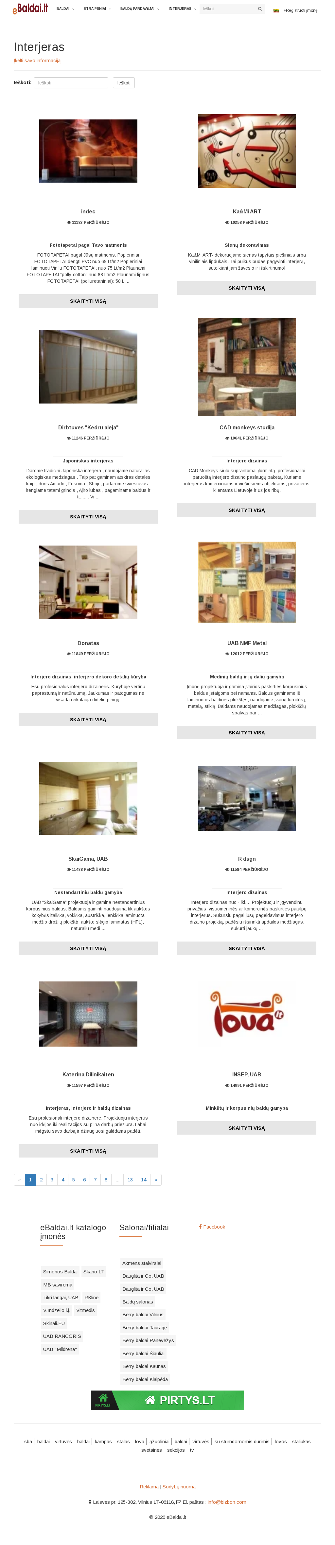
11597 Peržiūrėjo (90, 1085)
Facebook (213, 1227)
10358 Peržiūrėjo (249, 222)
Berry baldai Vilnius (143, 1314)
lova (139, 1441)
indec (88, 211)
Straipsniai (95, 8)
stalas (123, 1441)
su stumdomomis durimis (242, 1441)
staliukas (301, 1441)
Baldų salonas (137, 1301)
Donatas (88, 643)
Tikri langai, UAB (61, 1297)
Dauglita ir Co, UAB (143, 1276)
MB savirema (57, 1284)
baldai (43, 1441)
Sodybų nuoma (179, 1486)
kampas (103, 1441)
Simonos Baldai (60, 1271)
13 (130, 1179)
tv (192, 1450)
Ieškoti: (23, 82)
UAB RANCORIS (62, 1336)
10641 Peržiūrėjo (249, 438)
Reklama (149, 1486)
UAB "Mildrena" (60, 1349)
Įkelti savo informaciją (37, 60)
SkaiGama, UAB (88, 859)
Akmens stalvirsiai (141, 1263)
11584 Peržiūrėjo (248, 869)
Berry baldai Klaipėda (145, 1379)
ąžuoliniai (159, 1441)
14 (143, 1179)
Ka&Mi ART (247, 211)
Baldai (63, 8)
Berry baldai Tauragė (144, 1327)
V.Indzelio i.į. (56, 1310)
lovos (281, 1441)
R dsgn (247, 859)
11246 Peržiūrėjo (90, 438)
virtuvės (63, 1441)
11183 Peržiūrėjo (90, 222)
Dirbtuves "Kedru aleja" (88, 427)
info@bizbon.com (227, 1502)
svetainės (151, 1450)
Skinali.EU (54, 1323)
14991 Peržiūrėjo (249, 1085)
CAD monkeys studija (247, 427)
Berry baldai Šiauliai (143, 1353)
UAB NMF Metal (247, 643)
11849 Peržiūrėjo (90, 654)
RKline (91, 1297)
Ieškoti (124, 82)
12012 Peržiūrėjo (249, 654)
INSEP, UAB (246, 1074)
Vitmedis (85, 1310)
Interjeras (180, 8)
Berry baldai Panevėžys (148, 1340)
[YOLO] (32, 8)
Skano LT (93, 1271)
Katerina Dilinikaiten (88, 1074)
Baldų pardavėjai (137, 8)
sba (28, 1441)
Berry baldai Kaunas (144, 1366)
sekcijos (176, 1450)
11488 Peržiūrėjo (90, 869)
